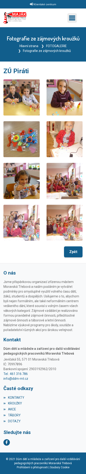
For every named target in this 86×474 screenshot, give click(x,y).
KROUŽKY (15, 403)
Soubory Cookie (59, 467)
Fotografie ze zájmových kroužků (47, 51)
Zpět (73, 252)
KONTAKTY (16, 397)
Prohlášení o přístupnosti (32, 467)
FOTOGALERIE (56, 46)
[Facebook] (6, 442)
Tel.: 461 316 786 (15, 374)
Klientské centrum (45, 4)
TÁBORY (14, 415)
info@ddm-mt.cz (15, 378)
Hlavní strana (28, 46)
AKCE (12, 409)
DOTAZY (14, 421)
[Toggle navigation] (73, 18)
